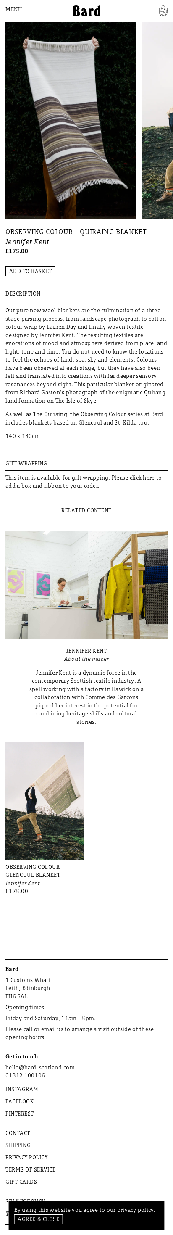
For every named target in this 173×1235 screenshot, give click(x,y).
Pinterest (19, 1113)
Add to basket (30, 271)
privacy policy (135, 1209)
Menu (13, 9)
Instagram (22, 1089)
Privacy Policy (26, 1157)
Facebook (19, 1101)
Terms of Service (30, 1169)
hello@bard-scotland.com (40, 1067)
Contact (17, 1132)
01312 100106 (25, 1075)
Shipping (18, 1145)
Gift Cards (21, 1181)
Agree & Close (38, 1219)
